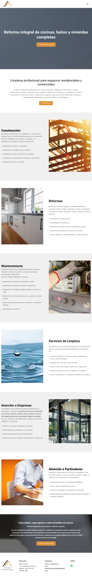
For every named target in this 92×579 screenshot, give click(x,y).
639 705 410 (55, 564)
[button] (87, 4)
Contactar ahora (46, 44)
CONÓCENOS (46, 103)
